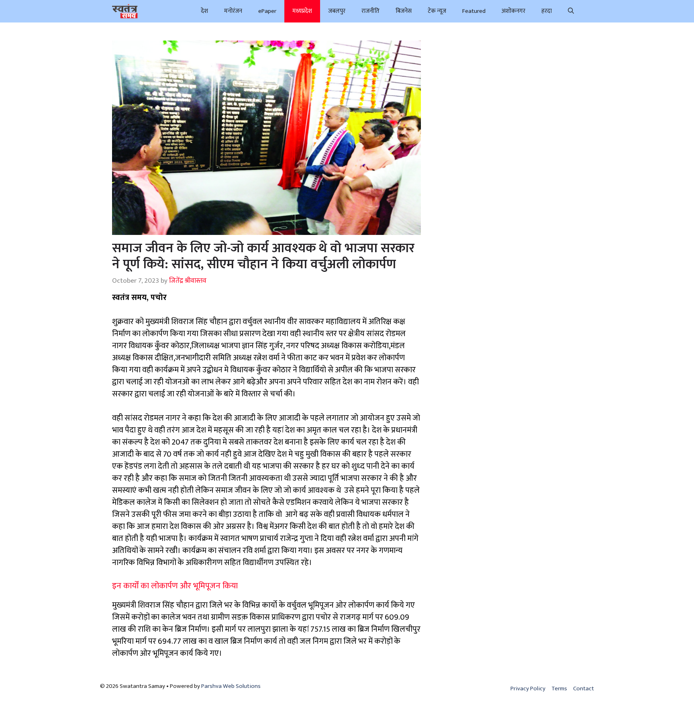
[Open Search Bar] (571, 11)
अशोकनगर (513, 11)
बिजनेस (404, 11)
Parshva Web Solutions (231, 686)
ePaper (267, 11)
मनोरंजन (233, 11)
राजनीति (370, 11)
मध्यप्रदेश (302, 11)
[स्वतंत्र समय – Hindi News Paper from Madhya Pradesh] (125, 11)
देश (204, 11)
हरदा (546, 11)
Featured (474, 11)
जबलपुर (336, 11)
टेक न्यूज (437, 11)
